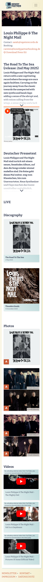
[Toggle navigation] (35, 5)
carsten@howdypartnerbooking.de (22, 49)
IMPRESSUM (8, 576)
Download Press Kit (16, 52)
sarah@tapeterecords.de (25, 42)
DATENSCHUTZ (26, 576)
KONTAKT (25, 573)
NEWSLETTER (9, 573)
